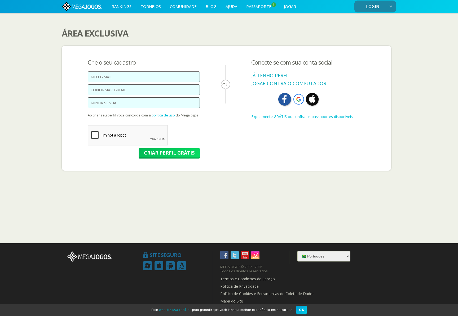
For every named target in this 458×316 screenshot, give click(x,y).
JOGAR (290, 6)
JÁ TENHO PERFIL (270, 75)
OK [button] (301, 310)
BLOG (211, 6)
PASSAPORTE (260, 6)
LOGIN (372, 7)
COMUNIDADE (183, 6)
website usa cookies (175, 310)
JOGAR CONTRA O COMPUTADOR (288, 83)
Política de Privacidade (239, 286)
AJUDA (231, 6)
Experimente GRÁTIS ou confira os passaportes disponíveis (302, 116)
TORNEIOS (150, 6)
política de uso (163, 115)
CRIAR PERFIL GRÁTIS (169, 153)
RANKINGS (121, 6)
